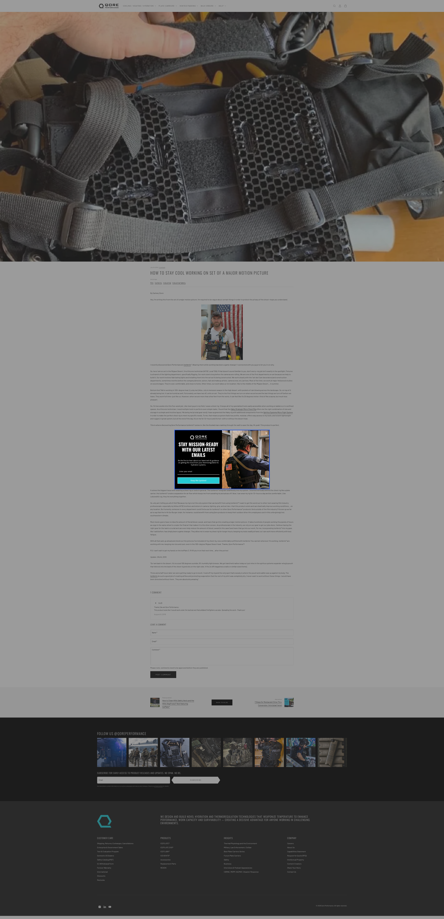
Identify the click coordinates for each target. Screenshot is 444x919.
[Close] (266, 433)
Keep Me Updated (198, 480)
